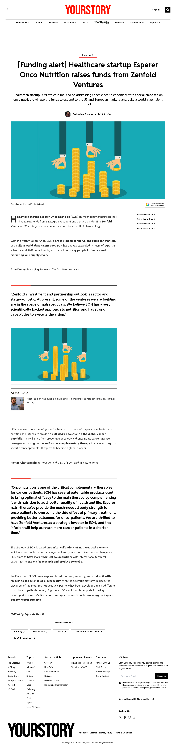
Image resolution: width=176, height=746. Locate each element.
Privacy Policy (105, 732)
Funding (86, 55)
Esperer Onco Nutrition (87, 631)
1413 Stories (104, 114)
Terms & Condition (123, 732)
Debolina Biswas (83, 114)
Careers (93, 732)
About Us (83, 732)
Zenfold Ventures (23, 638)
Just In (59, 631)
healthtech (39, 631)
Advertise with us (63, 623)
